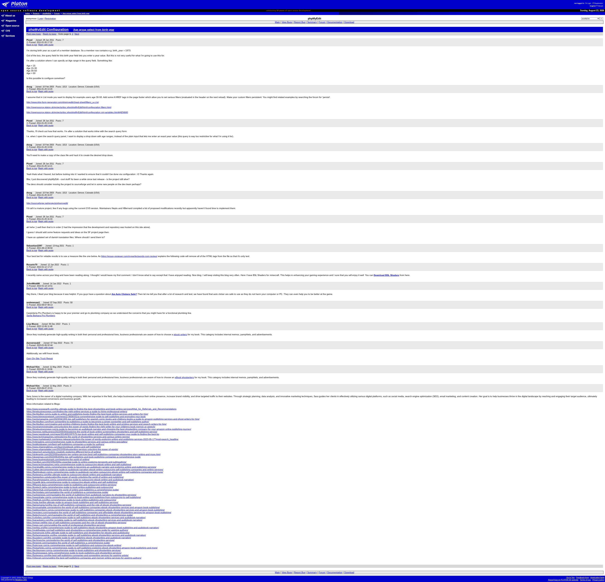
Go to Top (570, 578)
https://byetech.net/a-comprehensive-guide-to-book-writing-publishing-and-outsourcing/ (69, 487)
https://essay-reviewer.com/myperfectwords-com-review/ (129, 256)
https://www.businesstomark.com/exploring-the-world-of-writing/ (57, 459)
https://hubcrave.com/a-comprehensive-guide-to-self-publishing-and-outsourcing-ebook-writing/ (73, 545)
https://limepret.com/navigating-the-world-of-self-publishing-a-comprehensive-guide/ (68, 542)
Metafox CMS (21, 580)
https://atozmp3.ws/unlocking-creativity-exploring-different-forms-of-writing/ (63, 452)
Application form (597, 578)
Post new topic (33, 34)
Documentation (334, 22)
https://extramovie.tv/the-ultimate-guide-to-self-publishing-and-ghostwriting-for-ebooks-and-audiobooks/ (78, 532)
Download (349, 22)
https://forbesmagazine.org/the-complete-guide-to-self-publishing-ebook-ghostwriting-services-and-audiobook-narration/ (86, 535)
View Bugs (287, 22)
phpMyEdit (46, 13)
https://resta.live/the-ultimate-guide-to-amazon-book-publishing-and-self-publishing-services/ (72, 502)
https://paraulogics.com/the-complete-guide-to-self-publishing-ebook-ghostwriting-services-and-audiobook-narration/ (84, 520)
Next (77, 34)
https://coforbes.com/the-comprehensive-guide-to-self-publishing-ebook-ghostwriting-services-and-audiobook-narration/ (86, 517)
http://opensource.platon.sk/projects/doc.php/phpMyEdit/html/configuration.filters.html (68, 107)
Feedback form (582, 578)
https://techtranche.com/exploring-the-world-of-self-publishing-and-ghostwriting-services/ (70, 540)
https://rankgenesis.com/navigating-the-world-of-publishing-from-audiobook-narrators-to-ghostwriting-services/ (81, 494)
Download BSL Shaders (386, 275)
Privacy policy (598, 580)
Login (589, 3)
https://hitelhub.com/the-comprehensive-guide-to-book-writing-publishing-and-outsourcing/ (71, 500)
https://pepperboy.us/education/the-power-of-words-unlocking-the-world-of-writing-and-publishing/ (75, 477)
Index (27, 13)
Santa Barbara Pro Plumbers (40, 315)
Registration (598, 3)
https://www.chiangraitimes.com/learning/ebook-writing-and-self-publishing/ (63, 447)
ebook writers (180, 334)
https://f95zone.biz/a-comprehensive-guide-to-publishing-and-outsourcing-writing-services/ (71, 484)
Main (277, 22)
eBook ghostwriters (184, 377)
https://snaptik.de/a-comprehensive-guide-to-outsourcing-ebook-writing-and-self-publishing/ (71, 482)
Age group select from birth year (76, 13)
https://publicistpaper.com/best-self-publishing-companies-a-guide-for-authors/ (65, 444)
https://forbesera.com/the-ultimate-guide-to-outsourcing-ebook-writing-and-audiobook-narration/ (74, 474)
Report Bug (299, 22)
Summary (312, 22)
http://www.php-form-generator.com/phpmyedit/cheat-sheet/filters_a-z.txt (62, 102)
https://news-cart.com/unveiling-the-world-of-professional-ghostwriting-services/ (65, 525)
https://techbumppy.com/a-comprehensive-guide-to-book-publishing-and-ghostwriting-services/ (73, 550)
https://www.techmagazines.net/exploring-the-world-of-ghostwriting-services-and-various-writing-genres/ (78, 436)
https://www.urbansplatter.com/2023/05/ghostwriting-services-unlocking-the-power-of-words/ (72, 449)
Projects (36, 13)
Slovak (600, 6)
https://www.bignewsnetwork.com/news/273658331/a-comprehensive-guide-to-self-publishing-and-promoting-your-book (86, 416)
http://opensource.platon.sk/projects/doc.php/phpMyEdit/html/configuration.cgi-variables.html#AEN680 (77, 112)
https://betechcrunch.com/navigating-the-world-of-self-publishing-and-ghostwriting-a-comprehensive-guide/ (79, 515)
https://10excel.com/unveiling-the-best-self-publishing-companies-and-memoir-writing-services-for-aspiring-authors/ (83, 558)
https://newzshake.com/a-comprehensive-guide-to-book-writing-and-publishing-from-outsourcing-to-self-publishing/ (83, 497)
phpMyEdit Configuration (49, 29)
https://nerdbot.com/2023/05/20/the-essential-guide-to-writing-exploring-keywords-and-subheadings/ (76, 462)
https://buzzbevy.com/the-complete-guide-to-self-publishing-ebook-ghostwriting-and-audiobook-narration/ (78, 537)
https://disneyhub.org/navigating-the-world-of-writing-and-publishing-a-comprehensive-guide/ (72, 489)
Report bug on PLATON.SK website (563, 580)
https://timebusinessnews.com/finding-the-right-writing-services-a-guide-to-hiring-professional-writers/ (76, 411)
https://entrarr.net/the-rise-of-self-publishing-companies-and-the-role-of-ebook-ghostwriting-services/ (76, 522)
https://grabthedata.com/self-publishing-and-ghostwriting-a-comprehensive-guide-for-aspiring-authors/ (77, 530)
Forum (57, 13)
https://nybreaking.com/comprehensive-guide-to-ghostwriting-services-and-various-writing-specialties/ (76, 441)
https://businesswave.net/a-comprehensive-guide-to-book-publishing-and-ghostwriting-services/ (73, 553)
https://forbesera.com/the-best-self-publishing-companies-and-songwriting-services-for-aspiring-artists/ (77, 555)
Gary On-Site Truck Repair (39, 358)
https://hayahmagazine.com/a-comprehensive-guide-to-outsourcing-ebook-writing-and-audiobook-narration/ (80, 479)
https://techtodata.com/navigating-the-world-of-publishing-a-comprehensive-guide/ (67, 492)
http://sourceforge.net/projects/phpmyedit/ (47, 203)
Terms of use (585, 580)
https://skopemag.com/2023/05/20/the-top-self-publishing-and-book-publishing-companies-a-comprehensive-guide (83, 457)
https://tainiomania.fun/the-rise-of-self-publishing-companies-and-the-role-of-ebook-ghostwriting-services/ (78, 505)
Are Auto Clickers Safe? (124, 294)
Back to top (31, 45)
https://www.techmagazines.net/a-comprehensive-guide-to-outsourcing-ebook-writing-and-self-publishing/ (78, 464)
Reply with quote (45, 45)
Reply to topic (49, 34)
